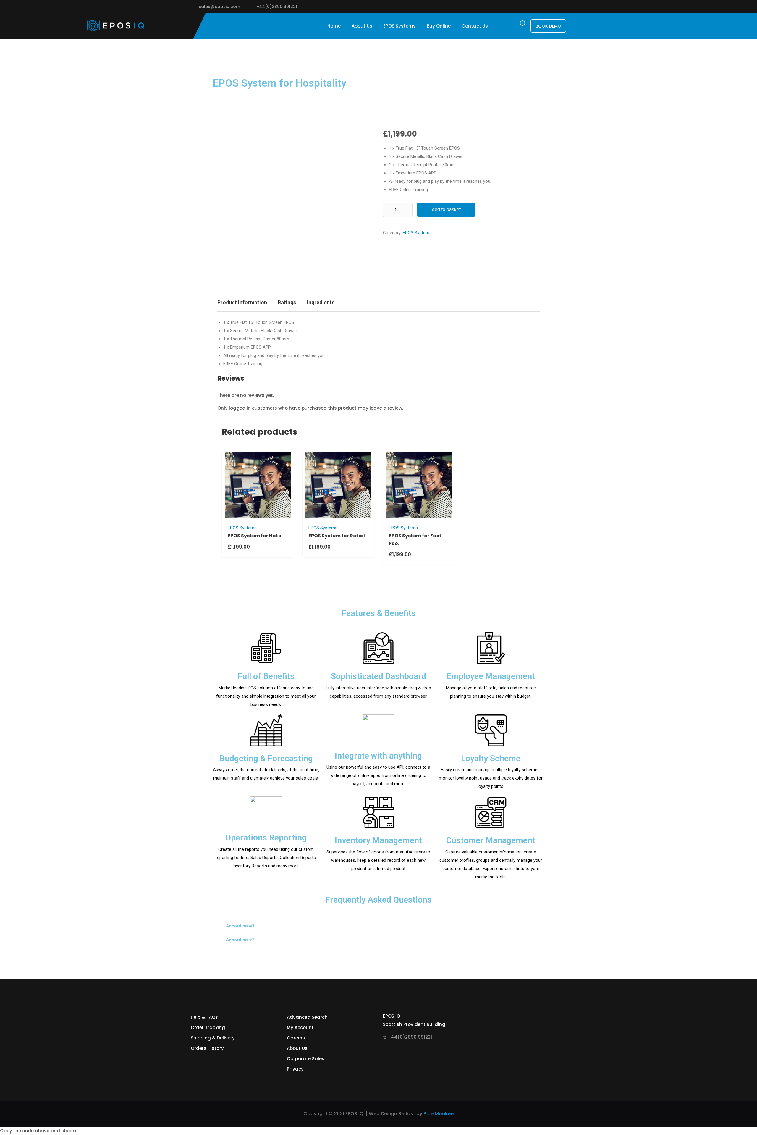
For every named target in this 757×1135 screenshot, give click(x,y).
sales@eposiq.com (219, 6)
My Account (300, 1027)
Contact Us (475, 26)
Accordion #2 (240, 939)
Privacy (295, 1069)
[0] (517, 26)
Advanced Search (307, 1017)
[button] (378, 926)
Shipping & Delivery (213, 1038)
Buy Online (439, 26)
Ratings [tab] (287, 302)
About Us (362, 26)
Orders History (207, 1048)
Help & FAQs (204, 1017)
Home (334, 26)
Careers (296, 1038)
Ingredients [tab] (321, 302)
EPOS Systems (399, 26)
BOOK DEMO (548, 26)
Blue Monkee (438, 1113)
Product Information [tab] (242, 302)
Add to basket (446, 209)
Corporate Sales (305, 1058)
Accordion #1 (240, 926)
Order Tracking (208, 1027)
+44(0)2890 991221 (276, 6)
